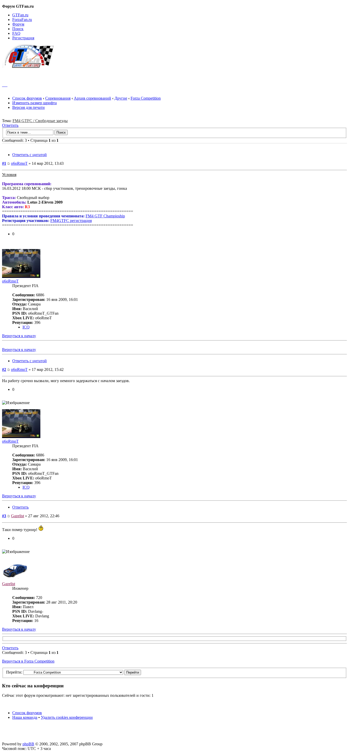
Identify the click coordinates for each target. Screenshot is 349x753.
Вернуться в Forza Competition (28, 661)
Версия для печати (28, 107)
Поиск (18, 29)
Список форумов (27, 98)
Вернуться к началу (19, 336)
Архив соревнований (92, 98)
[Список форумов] (30, 66)
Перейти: (14, 672)
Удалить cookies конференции (67, 717)
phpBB (28, 744)
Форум (18, 24)
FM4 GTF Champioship (105, 216)
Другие (120, 98)
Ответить (10, 125)
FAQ (16, 33)
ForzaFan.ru (22, 19)
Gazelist (17, 516)
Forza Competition (146, 98)
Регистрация (23, 38)
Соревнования (58, 98)
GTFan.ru (20, 15)
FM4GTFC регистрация (71, 220)
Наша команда (24, 717)
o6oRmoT (19, 163)
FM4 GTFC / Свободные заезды (40, 121)
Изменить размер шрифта (34, 103)
